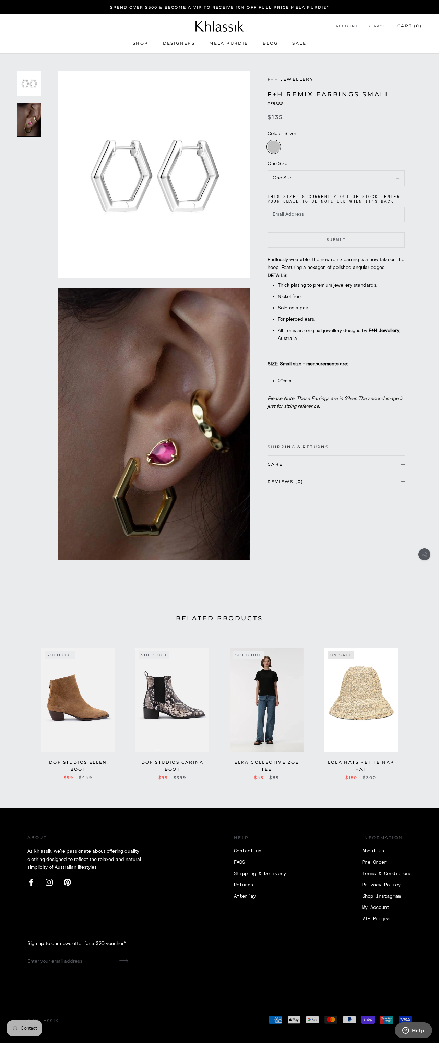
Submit (336, 239)
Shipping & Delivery (260, 873)
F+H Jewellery (290, 79)
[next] (417, 706)
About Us (373, 851)
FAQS (239, 862)
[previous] (21, 706)
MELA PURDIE (228, 43)
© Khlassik (43, 1020)
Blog (270, 43)
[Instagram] (49, 882)
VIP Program (377, 919)
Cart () (409, 25)
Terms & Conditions (387, 873)
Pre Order (374, 862)
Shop (141, 43)
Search (377, 26)
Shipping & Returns (298, 446)
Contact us (247, 851)
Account (347, 26)
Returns (243, 885)
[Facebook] (31, 882)
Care (275, 464)
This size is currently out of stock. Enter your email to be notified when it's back (334, 199)
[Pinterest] (67, 882)
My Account (376, 907)
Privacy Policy (381, 885)
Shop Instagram (381, 896)
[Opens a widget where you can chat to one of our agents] (413, 1031)
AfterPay (245, 896)
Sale (299, 43)
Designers (179, 43)
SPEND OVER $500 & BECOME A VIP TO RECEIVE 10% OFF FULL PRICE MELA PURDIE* (219, 7)
